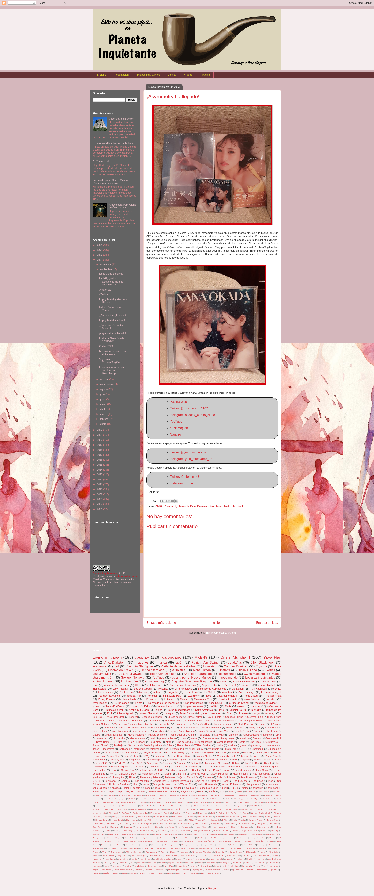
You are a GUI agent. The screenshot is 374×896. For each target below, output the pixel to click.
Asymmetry (171, 506)
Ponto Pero (271, 756)
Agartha (173, 692)
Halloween (109, 727)
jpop (208, 695)
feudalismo (140, 866)
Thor (270, 781)
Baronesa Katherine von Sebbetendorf (188, 799)
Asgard (163, 795)
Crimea (177, 766)
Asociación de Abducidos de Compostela (188, 795)
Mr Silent (194, 834)
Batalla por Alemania (216, 763)
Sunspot (214, 781)
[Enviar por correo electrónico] (161, 501)
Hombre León (101, 820)
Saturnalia (156, 845)
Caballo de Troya (200, 802)
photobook (237, 506)
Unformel (233, 734)
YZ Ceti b (203, 855)
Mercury (274, 831)
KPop (168, 742)
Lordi (108, 831)
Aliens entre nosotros (116, 685)
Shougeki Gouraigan (190, 845)
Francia (222, 752)
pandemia (258, 788)
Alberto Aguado (125, 713)
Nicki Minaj (243, 834)
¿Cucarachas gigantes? (112, 315)
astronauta (201, 859)
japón (179, 662)
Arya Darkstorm (115, 662)
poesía (250, 870)
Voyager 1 (122, 855)
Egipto (138, 702)
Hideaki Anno (274, 717)
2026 (100, 245)
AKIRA (239, 792)
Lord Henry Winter (181, 756)
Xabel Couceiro (251, 734)
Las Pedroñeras (194, 702)
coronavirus (102, 738)
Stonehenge (99, 759)
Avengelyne (120, 799)
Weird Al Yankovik (207, 784)
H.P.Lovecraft (178, 816)
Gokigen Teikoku (132, 677)
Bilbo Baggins (240, 799)
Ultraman (242, 713)
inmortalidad (181, 866)
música (162, 662)
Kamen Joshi (229, 823)
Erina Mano (224, 731)
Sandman (117, 845)
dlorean (142, 692)
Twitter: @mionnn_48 (184, 476)
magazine (274, 866)
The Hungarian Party (250, 720)
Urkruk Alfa (251, 852)
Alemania (277, 792)
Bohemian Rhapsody (126, 802)
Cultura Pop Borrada (223, 806)
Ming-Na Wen (198, 773)
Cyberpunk (241, 806)
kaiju (225, 866)
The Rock (263, 848)
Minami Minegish (129, 834)
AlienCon (99, 795)
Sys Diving (111, 848)
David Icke (108, 809)
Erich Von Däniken (163, 673)
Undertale (184, 852)
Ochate (241, 742)
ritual (173, 791)
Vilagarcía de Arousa (164, 784)
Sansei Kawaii (132, 845)
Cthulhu (206, 806)
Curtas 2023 (106, 346)
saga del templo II (227, 695)
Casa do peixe (102, 806)
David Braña (103, 742)
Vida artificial (108, 855)
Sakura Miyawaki (130, 673)
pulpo (120, 791)
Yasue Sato (217, 855)
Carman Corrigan (236, 666)
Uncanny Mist (117, 759)
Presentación (121, 74)
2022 (100, 430)
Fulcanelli (223, 813)
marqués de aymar (265, 702)
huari (225, 788)
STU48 (96, 781)
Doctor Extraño (174, 809)
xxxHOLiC (101, 763)
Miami (167, 773)
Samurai (125, 781)
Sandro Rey (160, 781)
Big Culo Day (252, 763)
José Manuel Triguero (143, 823)
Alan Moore (264, 792)
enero (103, 423)
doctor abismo (162, 788)
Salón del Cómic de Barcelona (205, 727)
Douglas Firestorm (152, 752)
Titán (104, 852)
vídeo (96, 706)
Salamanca (111, 781)
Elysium (261, 666)
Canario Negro (243, 802)
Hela (218, 816)
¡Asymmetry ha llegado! (112, 333)
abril (103, 409)
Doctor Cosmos (130, 752)
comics (219, 745)
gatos (184, 759)
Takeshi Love (147, 848)
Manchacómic (204, 742)
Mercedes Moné (151, 773)
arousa (189, 859)
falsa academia (137, 738)
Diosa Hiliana (247, 670)
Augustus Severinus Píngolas (192, 681)
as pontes (172, 759)
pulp (110, 791)
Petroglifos (118, 777)
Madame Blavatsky (145, 831)
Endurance (155, 813)
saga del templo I (141, 731)
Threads (275, 848)
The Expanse (240, 781)
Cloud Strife (146, 806)
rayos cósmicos (135, 791)
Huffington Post (166, 820)
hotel (152, 738)
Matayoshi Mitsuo (202, 831)
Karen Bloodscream (179, 709)
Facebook (250, 766)
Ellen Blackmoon (262, 662)
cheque (123, 862)
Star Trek (200, 781)
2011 (100, 484)
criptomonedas (175, 862)
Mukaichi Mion (187, 506)
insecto (194, 866)
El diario (101, 74)
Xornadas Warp (188, 855)
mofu (235, 759)
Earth (259, 809)
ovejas (226, 870)
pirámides (255, 706)
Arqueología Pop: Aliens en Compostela (122, 206)
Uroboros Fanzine (119, 784)
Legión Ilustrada (143, 688)
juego (217, 866)
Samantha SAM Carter (197, 720)
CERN (244, 749)
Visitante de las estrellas (178, 666)
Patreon (152, 838)
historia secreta (183, 724)
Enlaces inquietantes (148, 74)
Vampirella (273, 852)
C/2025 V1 (139, 766)
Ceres (115, 806)
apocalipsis (123, 859)
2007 (100, 504)
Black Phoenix (245, 724)
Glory (114, 816)
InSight (225, 820)
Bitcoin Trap (230, 749)
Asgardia (181, 763)
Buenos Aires (155, 802)
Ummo (173, 852)
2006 (100, 509)
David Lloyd (122, 809)
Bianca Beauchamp (244, 681)
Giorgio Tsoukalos (193, 706)
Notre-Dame (257, 834)
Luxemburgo (127, 831)
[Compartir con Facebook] (173, 501)
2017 (100, 454)
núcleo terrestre (213, 870)
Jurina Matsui (105, 692)
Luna (95, 685)
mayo (103, 404)
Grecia (257, 731)
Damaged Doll (273, 738)
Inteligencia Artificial (109, 695)
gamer (243, 745)
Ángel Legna (214, 873)
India (234, 820)
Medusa (264, 831)
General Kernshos (166, 706)
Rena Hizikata (145, 841)
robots (183, 738)
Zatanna (246, 855)
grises (96, 749)
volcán (212, 791)
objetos (246, 759)
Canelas (153, 766)
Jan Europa (98, 823)
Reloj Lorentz (130, 841)
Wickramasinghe (138, 855)
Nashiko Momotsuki (211, 834)
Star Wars (219, 734)
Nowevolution (272, 834)
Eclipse (261, 724)
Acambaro (250, 792)
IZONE (161, 770)
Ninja (182, 727)
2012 (100, 479)
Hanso (191, 816)
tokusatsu (209, 666)
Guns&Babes (144, 816)
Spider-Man (209, 845)
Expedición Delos (141, 706)
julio (102, 394)
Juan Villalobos (184, 823)
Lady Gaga (262, 770)
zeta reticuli (178, 749)
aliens (240, 706)
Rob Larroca (125, 692)
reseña (106, 873)
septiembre (106, 384)
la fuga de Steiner (239, 702)
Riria (219, 777)
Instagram (169, 713)
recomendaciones (157, 791)
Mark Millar (185, 831)
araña (135, 859)
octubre (104, 379)
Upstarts (224, 670)
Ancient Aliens (186, 731)
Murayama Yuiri (206, 506)
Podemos (170, 777)
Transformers (117, 852)
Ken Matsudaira (243, 770)
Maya (235, 831)
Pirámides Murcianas (185, 838)
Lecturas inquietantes (260, 677)
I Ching (190, 820)
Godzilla (234, 752)
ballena (240, 859)
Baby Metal (144, 799)
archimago (146, 859)
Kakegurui (215, 823)
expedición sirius (209, 788)
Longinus (245, 827)
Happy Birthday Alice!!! (112, 320)
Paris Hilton (130, 838)
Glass (106, 816)
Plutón (201, 838)
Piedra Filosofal (101, 745)
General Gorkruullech (260, 813)
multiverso (160, 870)
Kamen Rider (268, 681)
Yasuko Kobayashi (232, 784)
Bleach (268, 763)
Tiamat (96, 852)
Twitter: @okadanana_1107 (189, 408)
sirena (194, 738)
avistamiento (271, 727)
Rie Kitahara (161, 841)
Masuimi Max (102, 673)
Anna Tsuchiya (246, 692)
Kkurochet (115, 827)
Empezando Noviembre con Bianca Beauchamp (112, 370)
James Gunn (272, 820)
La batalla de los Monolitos (163, 702)
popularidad (262, 870)
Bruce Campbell (120, 766)
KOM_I (146, 756)
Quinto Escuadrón (189, 777)
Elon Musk (113, 813)
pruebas (275, 870)
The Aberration (205, 848)
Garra (245, 813)
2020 (100, 440)
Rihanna (175, 841)
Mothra (245, 756)
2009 (100, 494)
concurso (152, 862)
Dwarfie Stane (231, 809)
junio (103, 399)
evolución (191, 788)
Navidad (123, 720)
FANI (213, 813)
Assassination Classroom (236, 795)
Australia (107, 799)
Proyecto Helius (258, 838)
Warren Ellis (186, 784)
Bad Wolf (195, 763)
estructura (259, 862)
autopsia (229, 859)
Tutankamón (151, 852)
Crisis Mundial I (235, 657)
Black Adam (268, 799)
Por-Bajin (119, 745)
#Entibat (103, 294)
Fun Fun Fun (99, 770)
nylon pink (197, 870)
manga (256, 713)
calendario (172, 657)
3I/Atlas (270, 670)
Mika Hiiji (181, 773)
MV (112, 773)
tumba (170, 873)
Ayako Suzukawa (139, 709)
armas (179, 859)
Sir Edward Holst (172, 695)
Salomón (105, 845)
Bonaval (133, 717)
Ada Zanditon (202, 724)
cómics (277, 688)
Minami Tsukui (238, 709)
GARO (96, 727)
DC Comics (191, 766)
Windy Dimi (254, 727)
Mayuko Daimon (105, 720)
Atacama (268, 795)
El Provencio (150, 699)
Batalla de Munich (223, 724)
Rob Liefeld (204, 734)
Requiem (208, 777)
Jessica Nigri (134, 695)
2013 (100, 474)
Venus (146, 784)
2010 (100, 489)
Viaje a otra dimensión (121, 118)
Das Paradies (267, 806)
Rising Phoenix (106, 699)
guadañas (235, 662)
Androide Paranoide (198, 673)
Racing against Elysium (181, 734)
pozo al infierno (167, 738)
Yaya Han (272, 657)
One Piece (255, 742)
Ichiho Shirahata (267, 685)
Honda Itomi (117, 820)
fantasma (97, 866)
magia (95, 870)
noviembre (106, 269)
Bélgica (158, 709)
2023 (100, 260)
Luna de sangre (184, 742)
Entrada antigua (267, 622)
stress (142, 873)
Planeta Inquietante (150, 777)
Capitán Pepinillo (273, 802)
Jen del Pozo (212, 770)
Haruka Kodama (204, 816)
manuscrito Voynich (123, 870)
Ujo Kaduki (238, 688)
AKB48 (159, 506)
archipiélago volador (163, 859)
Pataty (142, 838)
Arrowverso (151, 795)
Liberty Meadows (219, 827)
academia (99, 666)
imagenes (141, 662)
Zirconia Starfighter (139, 666)
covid (162, 862)
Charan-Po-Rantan (114, 706)
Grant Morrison (127, 816)
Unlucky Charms (235, 852)
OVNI (138, 685)
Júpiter (226, 770)
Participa (205, 74)
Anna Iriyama (124, 795)
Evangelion (208, 752)
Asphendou (216, 795)
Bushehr (257, 738)
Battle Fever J (216, 799)
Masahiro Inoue (224, 742)
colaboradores (155, 685)
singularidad (187, 791)
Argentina (138, 795)
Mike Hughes (98, 834)
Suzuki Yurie (98, 848)
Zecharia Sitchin (261, 855)
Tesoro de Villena (177, 848)
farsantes (117, 866)
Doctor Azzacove (138, 809)
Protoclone (242, 838)
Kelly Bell (262, 823)
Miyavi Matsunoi (219, 773)
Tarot (225, 781)
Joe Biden (111, 823)
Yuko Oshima (251, 699)
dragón (178, 788)
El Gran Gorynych (271, 692)
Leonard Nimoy (201, 827)
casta (114, 862)
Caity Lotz (229, 802)
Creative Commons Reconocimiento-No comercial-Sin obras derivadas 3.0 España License (114, 582)
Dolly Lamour (191, 809)
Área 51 (246, 685)
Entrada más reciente (161, 622)
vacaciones (181, 873)
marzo (104, 414)
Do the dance (121, 702)
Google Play (127, 770)
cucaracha (190, 862)
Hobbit (267, 816)
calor (126, 788)
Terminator (161, 848)
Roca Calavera (224, 841)
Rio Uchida (154, 720)
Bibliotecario (99, 688)
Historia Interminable (252, 816)
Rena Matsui (251, 695)
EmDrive (125, 813)
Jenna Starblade (153, 670)
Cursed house (175, 717)
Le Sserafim (129, 681)
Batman (236, 763)
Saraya (145, 845)
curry (200, 862)
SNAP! (270, 841)
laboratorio (247, 866)
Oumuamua (271, 742)
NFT (173, 727)
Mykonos (163, 688)
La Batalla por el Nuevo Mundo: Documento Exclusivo (110, 182)
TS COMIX (229, 685)
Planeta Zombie (156, 734)
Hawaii (142, 742)
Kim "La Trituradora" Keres (133, 727)
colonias (141, 862)
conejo (136, 788)
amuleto (267, 734)
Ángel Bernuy (196, 749)
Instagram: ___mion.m (185, 483)
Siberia (229, 727)
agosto (104, 389)
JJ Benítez (194, 770)
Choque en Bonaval (152, 717)
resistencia (139, 749)
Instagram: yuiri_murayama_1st (191, 459)
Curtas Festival (194, 717)
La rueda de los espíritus (148, 827)
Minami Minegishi (226, 756)
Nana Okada (223, 506)
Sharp (229, 713)
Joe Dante (124, 823)
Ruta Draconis (248, 777)
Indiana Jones (177, 770)
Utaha (262, 852)
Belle (228, 799)
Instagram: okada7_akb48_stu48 (192, 415)
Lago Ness (169, 827)
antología (110, 859)
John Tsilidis (271, 731)
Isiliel (126, 756)
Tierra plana (183, 745)
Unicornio (219, 852)
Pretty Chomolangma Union (220, 838)
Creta (196, 806)
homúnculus (216, 702)
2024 (100, 255)
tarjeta (151, 873)
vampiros (154, 749)
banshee (149, 724)
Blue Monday (108, 802)
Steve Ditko (248, 845)
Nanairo (175, 434)
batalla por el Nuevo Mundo (191, 677)
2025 (100, 250)
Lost (116, 831)
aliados (116, 788)
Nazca (256, 756)
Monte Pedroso (136, 734)
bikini (278, 734)
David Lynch (111, 752)
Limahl (234, 827)
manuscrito (106, 870)
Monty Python (171, 834)
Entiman (168, 699)
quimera (96, 873)
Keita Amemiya (204, 709)
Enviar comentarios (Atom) (221, 632)
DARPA (253, 806)
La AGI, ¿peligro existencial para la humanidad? (111, 281)
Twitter (163, 852)
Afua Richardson (116, 717)
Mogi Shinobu (240, 773)
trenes (161, 873)
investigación (100, 702)
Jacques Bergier (256, 820)
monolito (256, 709)
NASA (223, 681)
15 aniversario (209, 738)
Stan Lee (222, 845)
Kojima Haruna (103, 681)
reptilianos (124, 749)
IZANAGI (214, 706)
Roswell (247, 841)
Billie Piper (254, 799)
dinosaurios (119, 738)
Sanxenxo (133, 745)
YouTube (176, 421)
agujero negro (100, 788)
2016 (100, 459)
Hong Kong (131, 820)
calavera (261, 859)
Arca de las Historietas (183, 685)
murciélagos (173, 870)
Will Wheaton (156, 855)
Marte (228, 706)
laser (258, 866)
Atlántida (244, 738)
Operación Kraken (121, 670)
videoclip (194, 873)
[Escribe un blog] (165, 501)
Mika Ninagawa (183, 688)
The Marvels (250, 848)
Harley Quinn (262, 752)
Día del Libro (247, 809)
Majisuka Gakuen (127, 773)
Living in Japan (107, 657)
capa (106, 862)
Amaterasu (105, 289)
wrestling (159, 731)
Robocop (231, 777)
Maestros (162, 831)
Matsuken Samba (221, 831)
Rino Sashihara (273, 695)
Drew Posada (206, 809)
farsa (107, 866)
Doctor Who (234, 766)
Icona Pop (202, 820)
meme (245, 788)
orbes (257, 759)
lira (265, 866)
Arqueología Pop (114, 709)
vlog (166, 749)
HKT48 (247, 752)
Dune (218, 809)
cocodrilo (271, 699)
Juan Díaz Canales (165, 823)
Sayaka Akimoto (228, 699)
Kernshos (274, 823)
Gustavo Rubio (255, 717)
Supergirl (261, 845)
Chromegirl (258, 749)
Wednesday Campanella (127, 724)
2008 (100, 499)
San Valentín (142, 781)
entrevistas (164, 724)
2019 (100, 444)
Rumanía (259, 841)
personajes (238, 870)
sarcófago (269, 713)
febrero (104, 418)
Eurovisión (203, 813)
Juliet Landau (201, 823)
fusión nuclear (154, 866)
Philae (132, 777)
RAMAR (107, 841)
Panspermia (98, 838)
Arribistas (178, 670)
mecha (149, 870)
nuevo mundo (228, 677)
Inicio (216, 622)
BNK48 (132, 799)
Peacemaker (165, 838)
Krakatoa (128, 827)
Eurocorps (190, 813)
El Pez (130, 742)
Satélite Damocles (181, 781)
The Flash (257, 781)
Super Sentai (209, 685)
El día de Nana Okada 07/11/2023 (111, 340)
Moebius (157, 834)
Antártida (167, 763)
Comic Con (190, 692)
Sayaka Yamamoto (224, 720)
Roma (237, 841)
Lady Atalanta (120, 688)
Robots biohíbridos (205, 841)
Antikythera (213, 749)
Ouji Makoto (209, 692)
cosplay (142, 657)
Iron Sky (114, 756)
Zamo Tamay (233, 855)
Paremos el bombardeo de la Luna (114, 143)
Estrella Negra (242, 731)
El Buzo (118, 742)
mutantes (158, 692)
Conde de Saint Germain (167, 806)
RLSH (117, 841)
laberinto (235, 866)
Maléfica (173, 831)
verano (277, 759)
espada (247, 862)
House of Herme (147, 820)
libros (235, 788)
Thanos (192, 848)
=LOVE (122, 763)
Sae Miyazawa (172, 720)
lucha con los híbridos (216, 759)
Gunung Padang (160, 816)
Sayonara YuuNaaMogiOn (109, 361)
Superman (274, 845)
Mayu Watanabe (249, 831)
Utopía (240, 727)
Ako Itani (227, 692)
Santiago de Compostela (212, 688)
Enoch (167, 813)
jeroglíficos (206, 866)
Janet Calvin (187, 713)
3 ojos (171, 731)
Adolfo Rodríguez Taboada (109, 575)
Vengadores (134, 759)
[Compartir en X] (169, 501)
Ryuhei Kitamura (269, 777)
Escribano (177, 813)
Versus (96, 855)
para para (273, 788)
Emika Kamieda (140, 813)
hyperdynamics (120, 731)
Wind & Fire (171, 855)
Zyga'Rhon (194, 695)
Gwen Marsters (254, 673)
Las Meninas (184, 827)
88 (113, 763)
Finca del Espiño (269, 766)
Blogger (212, 888)
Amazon (111, 795)
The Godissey (235, 848)
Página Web (178, 401)
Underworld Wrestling (202, 852)
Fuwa (113, 770)
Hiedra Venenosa (231, 816)
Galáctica (235, 813)
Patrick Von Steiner (205, 662)
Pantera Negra (114, 838)
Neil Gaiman (229, 834)
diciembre (106, 264)
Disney (220, 766)
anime (275, 855)
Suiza (169, 745)
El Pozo (274, 724)
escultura (237, 862)
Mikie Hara (113, 834)
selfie (124, 873)
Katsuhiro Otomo (246, 823)
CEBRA (168, 802)
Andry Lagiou (228, 738)
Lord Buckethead (262, 827)
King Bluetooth (99, 827)
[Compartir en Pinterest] (176, 501)
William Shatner (202, 745)
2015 (100, 464)
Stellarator (234, 845)
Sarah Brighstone (152, 745)
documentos (227, 673)
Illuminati (215, 820)
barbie (250, 859)
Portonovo (137, 720)
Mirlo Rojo (144, 834)
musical (186, 870)
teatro (201, 791)
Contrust (186, 806)
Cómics (172, 74)
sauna (116, 873)
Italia (243, 820)
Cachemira (216, 802)
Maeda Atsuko (204, 756)
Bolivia (143, 802)
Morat (183, 834)
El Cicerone (271, 809)
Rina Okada (187, 841)
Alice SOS (136, 763)
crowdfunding (154, 681)
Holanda (277, 816)
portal (267, 759)
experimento (273, 862)
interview (196, 759)
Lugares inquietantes (210, 713)
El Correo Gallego (175, 752)
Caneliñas (258, 802)
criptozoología (100, 731)
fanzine (232, 745)
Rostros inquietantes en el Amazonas (112, 353)
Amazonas (152, 763)
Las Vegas (160, 756)
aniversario (97, 859)
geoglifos (169, 866)
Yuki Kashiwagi (258, 688)
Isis (136, 756)
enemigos (224, 862)
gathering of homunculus (264, 745)
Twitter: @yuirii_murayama (188, 452)
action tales (272, 784)
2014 (100, 469)
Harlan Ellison (146, 770)
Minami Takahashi (114, 734)
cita (132, 862)
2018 (100, 449)
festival (128, 866)
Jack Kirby (155, 742)
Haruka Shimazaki (148, 713)
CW (187, 802)
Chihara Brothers (130, 806)
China (165, 766)
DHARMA (207, 766)
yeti (202, 873)
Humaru (180, 820)
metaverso (108, 749)
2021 (100, 435)
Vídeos (188, 74)
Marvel (184, 699)
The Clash (220, 848)
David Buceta (214, 717)
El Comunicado (101, 161)
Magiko (96, 734)
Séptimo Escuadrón (129, 848)
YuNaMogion (179, 428)
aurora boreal (215, 859)
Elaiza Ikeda (129, 699)
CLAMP (178, 802)
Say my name (171, 845)
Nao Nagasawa (261, 773)
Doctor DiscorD (157, 809)
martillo (139, 870)
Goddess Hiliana (234, 717)
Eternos (194, 752)
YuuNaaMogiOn (154, 759)
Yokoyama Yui (253, 784)
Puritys (272, 838)
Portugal (152, 695)
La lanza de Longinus (111, 273)
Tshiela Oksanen (134, 852)
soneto (133, 873)
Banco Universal (160, 799)
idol (116, 666)
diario (148, 788)
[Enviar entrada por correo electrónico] (154, 500)
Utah (135, 784)
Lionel (221, 709)
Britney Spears (205, 731)
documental (211, 862)
